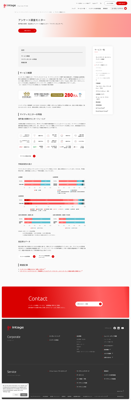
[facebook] (114, 328)
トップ (73, 8)
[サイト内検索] (101, 3)
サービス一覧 (81, 8)
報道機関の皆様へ (77, 396)
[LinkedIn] (118, 328)
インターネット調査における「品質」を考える (32, 269)
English (94, 3)
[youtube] (122, 328)
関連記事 (24, 62)
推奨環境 (69, 396)
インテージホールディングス (100, 396)
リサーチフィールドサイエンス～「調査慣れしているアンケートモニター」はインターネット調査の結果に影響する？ (50, 271)
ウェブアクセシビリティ (35, 396)
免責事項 (63, 396)
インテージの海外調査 (95, 8)
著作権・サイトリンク (54, 396)
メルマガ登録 (110, 3)
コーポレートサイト (117, 8)
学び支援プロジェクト (87, 396)
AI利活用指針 (45, 396)
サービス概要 (25, 56)
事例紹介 (105, 8)
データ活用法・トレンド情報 (82, 3)
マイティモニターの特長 (29, 59)
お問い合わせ (121, 3)
